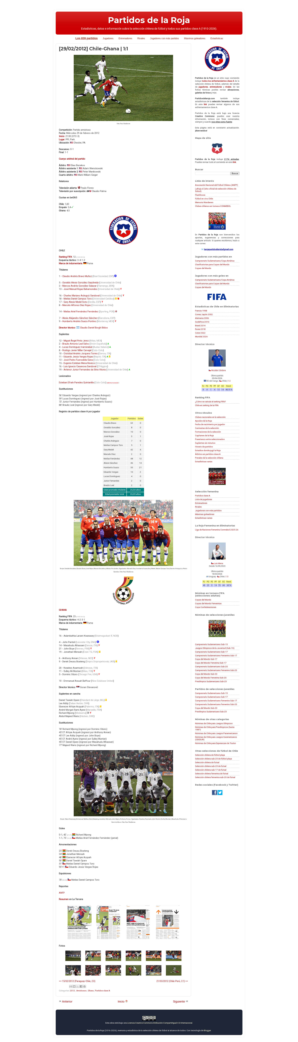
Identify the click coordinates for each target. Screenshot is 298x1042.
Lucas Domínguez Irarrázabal (77, 347)
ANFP (62, 892)
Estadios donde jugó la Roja (208, 450)
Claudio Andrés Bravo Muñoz (77, 276)
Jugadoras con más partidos (208, 510)
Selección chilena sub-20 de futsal (210, 766)
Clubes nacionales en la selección (210, 417)
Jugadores (108, 38)
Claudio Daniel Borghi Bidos (94, 327)
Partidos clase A (102, 990)
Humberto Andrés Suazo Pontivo (79, 321)
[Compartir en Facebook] (81, 986)
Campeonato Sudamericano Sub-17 (211, 652)
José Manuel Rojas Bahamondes (80, 289)
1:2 (229, 381)
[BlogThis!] (74, 986)
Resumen (64, 899)
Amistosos (81, 990)
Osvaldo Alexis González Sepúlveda (80, 282)
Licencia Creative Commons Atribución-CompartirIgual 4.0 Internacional (159, 1023)
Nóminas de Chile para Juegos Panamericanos (216, 733)
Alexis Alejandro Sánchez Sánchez (80, 318)
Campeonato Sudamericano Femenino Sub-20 (216, 670)
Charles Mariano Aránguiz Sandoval (82, 295)
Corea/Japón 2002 (204, 314)
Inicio (121, 1001)
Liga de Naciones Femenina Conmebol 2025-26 (216, 529)
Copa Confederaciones (205, 607)
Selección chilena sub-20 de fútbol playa (213, 758)
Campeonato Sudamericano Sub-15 (211, 644)
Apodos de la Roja (203, 421)
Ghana (91, 990)
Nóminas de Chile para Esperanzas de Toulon (215, 743)
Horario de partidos (204, 446)
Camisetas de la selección (207, 428)
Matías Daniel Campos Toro (78, 298)
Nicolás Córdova (218, 370)
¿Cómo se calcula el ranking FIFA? (210, 401)
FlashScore (200, 195)
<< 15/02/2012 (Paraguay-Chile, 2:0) (77, 981)
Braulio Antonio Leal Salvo (75, 343)
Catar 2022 (200, 333)
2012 (72, 990)
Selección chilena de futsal (207, 762)
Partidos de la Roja (149, 20)
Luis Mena (218, 563)
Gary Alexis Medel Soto (75, 302)
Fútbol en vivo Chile (204, 198)
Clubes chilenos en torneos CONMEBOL (213, 206)
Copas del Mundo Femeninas (208, 603)
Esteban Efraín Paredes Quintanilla (76, 382)
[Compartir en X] (77, 986)
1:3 (227, 577)
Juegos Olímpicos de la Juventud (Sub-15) (214, 648)
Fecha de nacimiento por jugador (210, 424)
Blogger (207, 1030)
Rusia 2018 (200, 329)
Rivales (141, 38)
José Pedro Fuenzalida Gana (78, 359)
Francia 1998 (201, 310)
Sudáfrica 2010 (202, 322)
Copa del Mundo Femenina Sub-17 (210, 663)
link (205, 104)
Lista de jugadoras (203, 499)
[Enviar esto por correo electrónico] (70, 986)
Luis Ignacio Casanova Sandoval (80, 366)
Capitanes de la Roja (204, 435)
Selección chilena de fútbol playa (210, 755)
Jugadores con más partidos (164, 38)
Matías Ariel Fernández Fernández (81, 311)
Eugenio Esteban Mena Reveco (79, 363)
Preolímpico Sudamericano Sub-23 (211, 681)
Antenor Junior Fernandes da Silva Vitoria (85, 369)
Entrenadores (125, 38)
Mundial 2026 (201, 336)
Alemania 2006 (202, 318)
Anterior (66, 1001)
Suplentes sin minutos (205, 443)
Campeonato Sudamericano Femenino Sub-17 (216, 655)
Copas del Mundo (203, 268)
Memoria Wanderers (204, 202)
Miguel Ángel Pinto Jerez (76, 340)
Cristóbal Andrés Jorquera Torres (81, 353)
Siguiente (179, 1001)
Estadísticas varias (203, 461)
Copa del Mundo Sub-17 (206, 659)
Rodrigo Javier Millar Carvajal (76, 350)
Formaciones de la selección (208, 432)
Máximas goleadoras (204, 514)
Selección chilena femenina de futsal (211, 773)
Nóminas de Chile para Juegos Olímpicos (214, 723)
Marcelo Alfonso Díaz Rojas (76, 305)
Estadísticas (216, 38)
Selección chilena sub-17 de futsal (210, 770)
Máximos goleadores (194, 38)
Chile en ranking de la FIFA (207, 405)
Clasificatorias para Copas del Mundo (212, 264)
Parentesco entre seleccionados (210, 439)
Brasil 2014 (200, 325)
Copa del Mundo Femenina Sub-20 (210, 677)
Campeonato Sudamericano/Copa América (214, 260)
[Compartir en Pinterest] (84, 986)
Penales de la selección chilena (209, 458)
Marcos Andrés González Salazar (79, 285)
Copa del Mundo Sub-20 (206, 674)
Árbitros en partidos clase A (208, 454)
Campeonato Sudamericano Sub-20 (211, 666)
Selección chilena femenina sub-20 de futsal (215, 777)
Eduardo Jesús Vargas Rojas (78, 356)
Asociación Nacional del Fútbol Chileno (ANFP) (216, 185)
